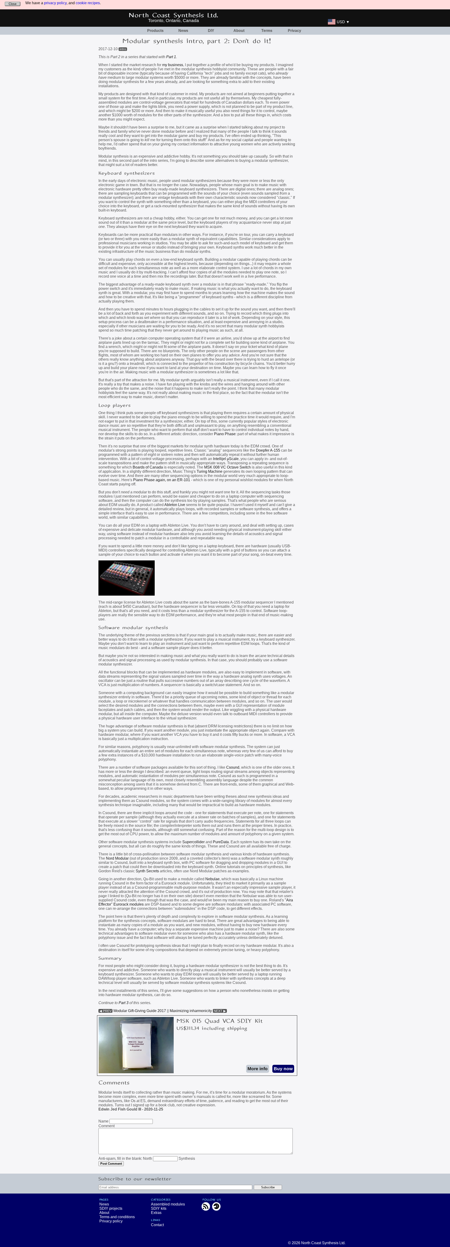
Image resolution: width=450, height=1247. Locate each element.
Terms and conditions (117, 1217)
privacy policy (55, 3)
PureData (221, 842)
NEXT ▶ (220, 1011)
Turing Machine (209, 471)
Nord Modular (117, 858)
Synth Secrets (147, 871)
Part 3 (123, 1003)
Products (155, 31)
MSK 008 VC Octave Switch (227, 467)
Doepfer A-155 (268, 450)
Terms (266, 31)
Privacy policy (111, 1221)
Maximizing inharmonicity (191, 1011)
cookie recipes (88, 3)
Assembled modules (168, 1204)
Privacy (294, 31)
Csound (232, 767)
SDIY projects (110, 1208)
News (183, 31)
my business (172, 65)
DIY (211, 31)
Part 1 (171, 57)
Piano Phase (225, 434)
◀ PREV (105, 1011)
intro (123, 49)
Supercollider (193, 842)
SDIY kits (158, 1208)
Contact (157, 1225)
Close (12, 4)
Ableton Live (174, 505)
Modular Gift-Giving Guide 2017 (139, 1011)
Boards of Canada (148, 467)
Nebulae (212, 879)
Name (103, 1121)
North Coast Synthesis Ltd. (173, 15)
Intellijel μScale (226, 459)
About (238, 31)
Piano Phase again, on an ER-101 (161, 480)
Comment (106, 1126)
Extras (156, 1213)
